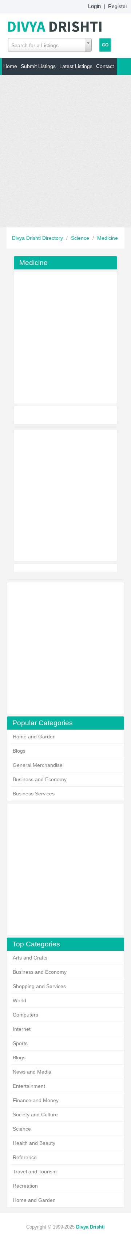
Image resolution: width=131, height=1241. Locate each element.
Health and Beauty (34, 1143)
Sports (20, 1043)
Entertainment (29, 1086)
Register (117, 6)
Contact (105, 66)
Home (10, 66)
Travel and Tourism (35, 1171)
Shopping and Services (39, 986)
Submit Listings (38, 66)
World (19, 1000)
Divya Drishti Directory (38, 238)
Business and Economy (40, 779)
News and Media (32, 1072)
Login (94, 6)
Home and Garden (34, 736)
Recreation (25, 1186)
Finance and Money (36, 1100)
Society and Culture (35, 1114)
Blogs (19, 751)
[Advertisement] (65, 151)
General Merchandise (38, 765)
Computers (25, 1015)
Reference (25, 1157)
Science (81, 238)
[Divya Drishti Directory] (55, 25)
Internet (22, 1029)
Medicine (107, 238)
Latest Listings (75, 66)
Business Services (34, 794)
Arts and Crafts (30, 958)
